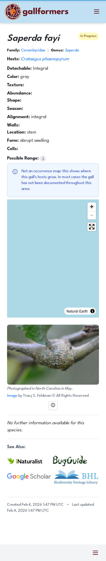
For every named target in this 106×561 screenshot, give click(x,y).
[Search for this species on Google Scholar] (30, 476)
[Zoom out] (91, 215)
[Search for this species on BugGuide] (76, 461)
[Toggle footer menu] (95, 553)
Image (12, 396)
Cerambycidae (33, 50)
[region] (53, 258)
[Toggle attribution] (92, 311)
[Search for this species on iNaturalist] (30, 461)
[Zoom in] (91, 206)
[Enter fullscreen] (91, 226)
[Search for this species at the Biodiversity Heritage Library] (76, 476)
